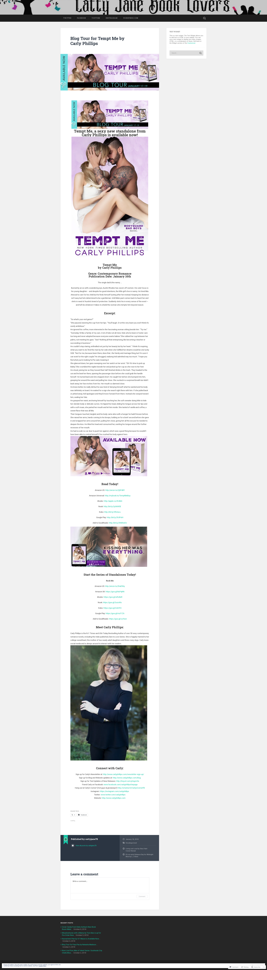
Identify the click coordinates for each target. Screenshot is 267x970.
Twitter (67, 18)
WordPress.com (130, 18)
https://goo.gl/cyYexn (118, 619)
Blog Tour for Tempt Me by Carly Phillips (97, 41)
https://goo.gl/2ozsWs (112, 602)
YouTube (96, 18)
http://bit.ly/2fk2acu (112, 512)
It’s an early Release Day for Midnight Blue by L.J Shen (139, 856)
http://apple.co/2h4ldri (113, 501)
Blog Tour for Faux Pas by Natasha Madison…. (80, 944)
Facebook (81, 18)
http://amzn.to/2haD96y (115, 586)
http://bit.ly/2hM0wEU (118, 523)
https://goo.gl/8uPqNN (115, 591)
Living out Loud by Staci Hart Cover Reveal (136, 850)
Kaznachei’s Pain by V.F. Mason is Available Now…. (81, 939)
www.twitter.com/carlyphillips (113, 795)
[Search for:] (186, 53)
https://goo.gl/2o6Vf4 (112, 608)
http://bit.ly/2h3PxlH (115, 517)
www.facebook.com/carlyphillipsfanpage (121, 784)
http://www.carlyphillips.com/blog (127, 778)
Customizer (191, 43)
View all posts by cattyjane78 (85, 846)
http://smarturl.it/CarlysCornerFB (131, 788)
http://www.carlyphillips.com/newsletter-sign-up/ (123, 774)
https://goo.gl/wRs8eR (113, 597)
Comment (142, 896)
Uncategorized (131, 843)
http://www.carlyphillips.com (113, 798)
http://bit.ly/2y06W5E (112, 506)
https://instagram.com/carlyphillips (114, 791)
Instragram (112, 18)
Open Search (204, 18)
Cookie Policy (42, 966)
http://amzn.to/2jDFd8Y (115, 490)
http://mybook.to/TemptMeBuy (117, 495)
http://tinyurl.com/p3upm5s (127, 781)
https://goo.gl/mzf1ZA (115, 613)
